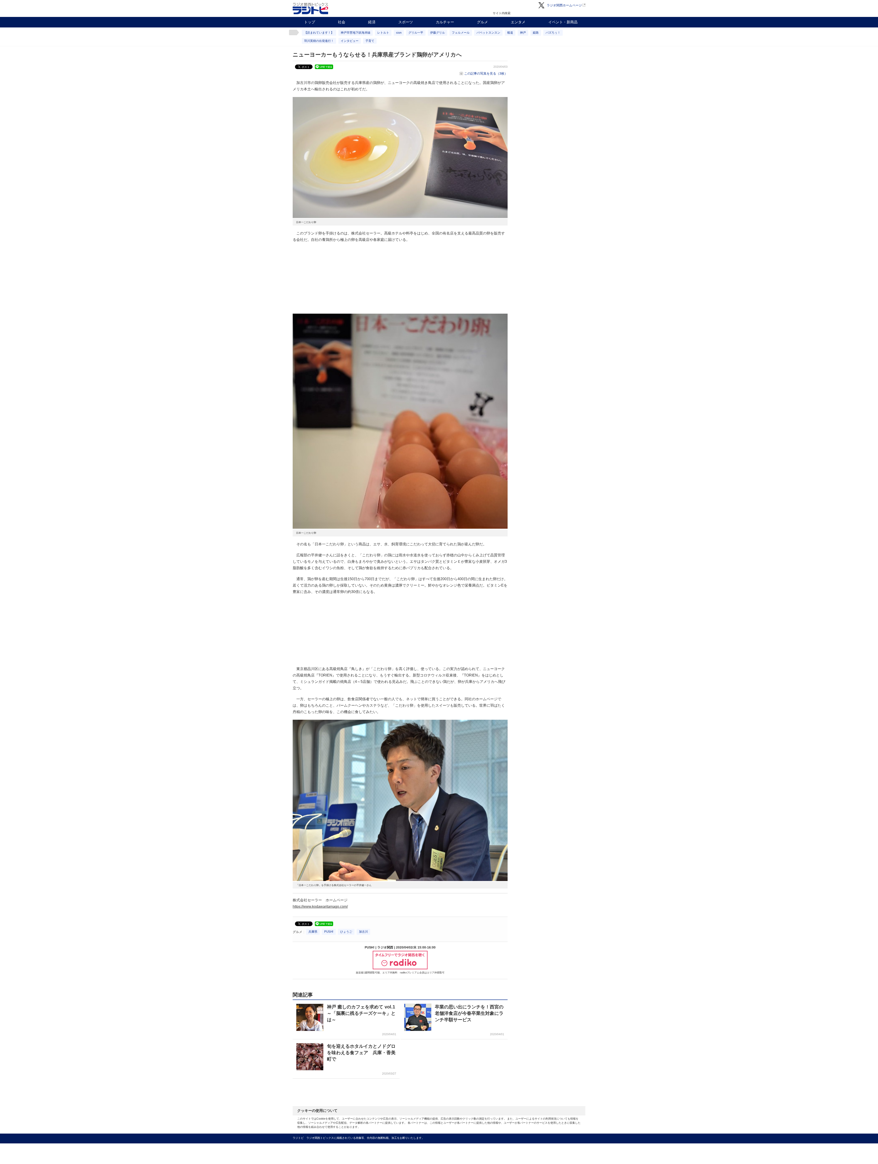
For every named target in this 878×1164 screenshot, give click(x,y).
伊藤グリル (437, 32)
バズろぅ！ (553, 32)
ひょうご (346, 931)
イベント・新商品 (563, 22)
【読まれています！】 (319, 32)
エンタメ (518, 22)
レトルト (383, 32)
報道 (510, 32)
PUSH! (328, 931)
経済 (371, 22)
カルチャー (445, 22)
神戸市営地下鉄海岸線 (355, 32)
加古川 (363, 931)
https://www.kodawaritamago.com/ (320, 906)
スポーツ (405, 22)
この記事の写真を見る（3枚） (486, 73)
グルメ (482, 22)
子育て (369, 41)
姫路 (536, 32)
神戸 (523, 32)
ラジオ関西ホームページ (564, 5)
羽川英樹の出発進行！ (319, 41)
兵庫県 (312, 931)
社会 (341, 22)
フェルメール (461, 32)
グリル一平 (415, 32)
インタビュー (350, 41)
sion (399, 32)
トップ (309, 22)
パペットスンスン (488, 32)
